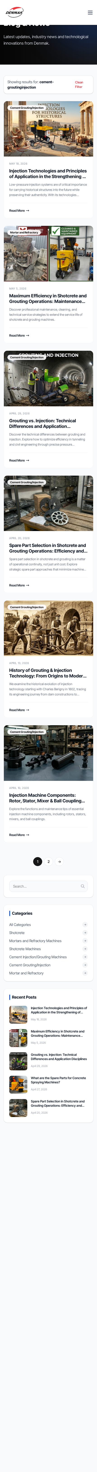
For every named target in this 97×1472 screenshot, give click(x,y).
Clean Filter (79, 84)
